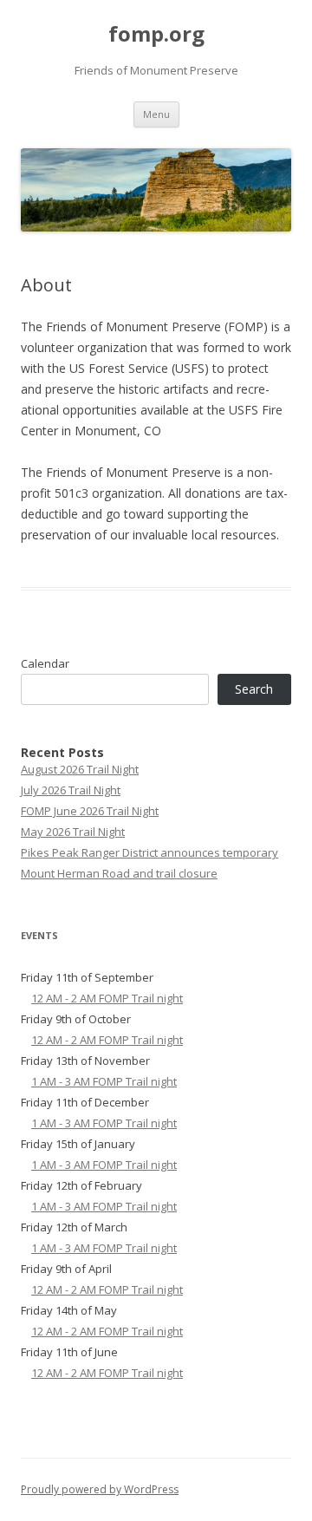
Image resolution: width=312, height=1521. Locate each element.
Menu (156, 114)
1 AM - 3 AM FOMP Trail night (104, 1081)
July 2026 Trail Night (70, 790)
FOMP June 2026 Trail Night (90, 811)
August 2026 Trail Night (80, 769)
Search (254, 689)
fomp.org (156, 34)
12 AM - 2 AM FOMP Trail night (107, 998)
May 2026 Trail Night (73, 831)
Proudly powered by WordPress (100, 1489)
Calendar (45, 663)
